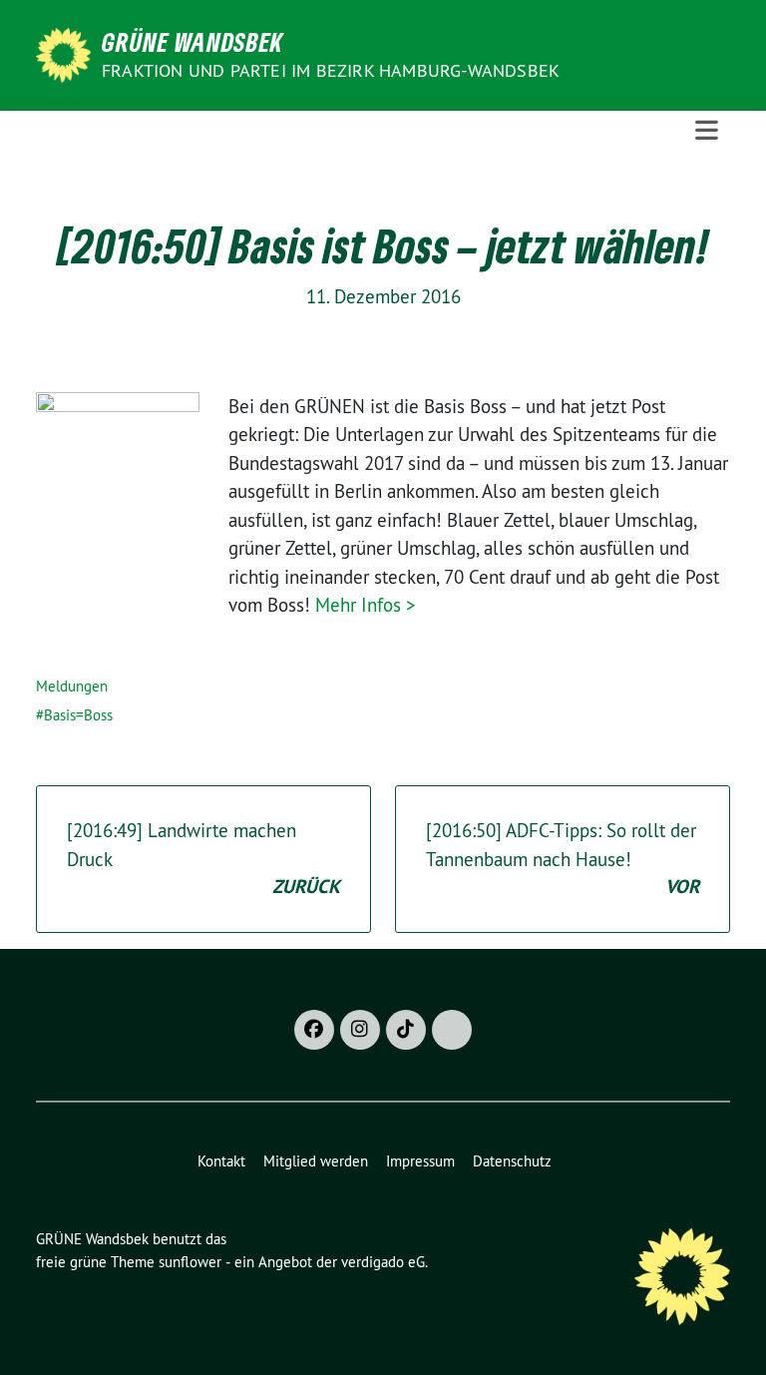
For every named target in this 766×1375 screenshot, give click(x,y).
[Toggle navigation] (706, 131)
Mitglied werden (315, 1160)
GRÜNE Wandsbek (192, 42)
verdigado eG (383, 1261)
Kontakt (221, 1160)
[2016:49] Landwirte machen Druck (203, 858)
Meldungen (72, 686)
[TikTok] (406, 1030)
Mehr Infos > (365, 605)
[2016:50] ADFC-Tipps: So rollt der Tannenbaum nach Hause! (562, 858)
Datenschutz (512, 1160)
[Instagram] (360, 1030)
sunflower (190, 1261)
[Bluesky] (452, 1030)
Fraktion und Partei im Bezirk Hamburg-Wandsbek (331, 70)
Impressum (420, 1160)
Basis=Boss (78, 714)
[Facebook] (314, 1030)
